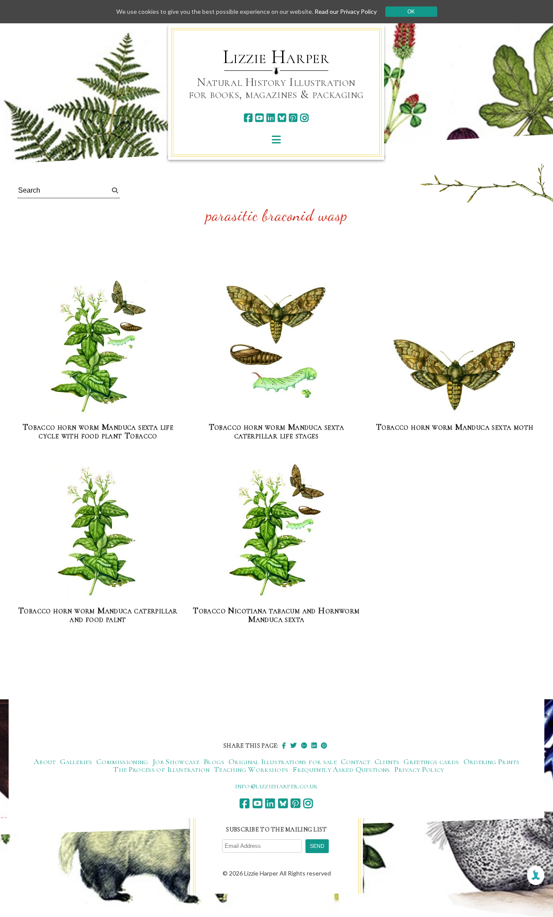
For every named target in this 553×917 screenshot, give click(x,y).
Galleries (76, 761)
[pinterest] (293, 118)
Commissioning (122, 761)
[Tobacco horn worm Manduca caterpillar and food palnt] (98, 530)
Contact (355, 761)
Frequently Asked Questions (341, 769)
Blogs (213, 761)
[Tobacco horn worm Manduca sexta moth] (454, 372)
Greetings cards (431, 761)
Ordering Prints (491, 761)
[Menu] (276, 139)
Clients (387, 761)
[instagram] (304, 118)
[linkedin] (271, 118)
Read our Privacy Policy (346, 11)
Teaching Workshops (251, 769)
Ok (411, 12)
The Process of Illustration (161, 769)
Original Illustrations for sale (283, 761)
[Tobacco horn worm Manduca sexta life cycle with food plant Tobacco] (97, 346)
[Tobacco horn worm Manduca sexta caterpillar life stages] (276, 346)
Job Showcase (176, 761)
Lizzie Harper (276, 57)
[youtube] (259, 118)
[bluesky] (282, 118)
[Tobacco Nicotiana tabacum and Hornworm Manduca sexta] (276, 530)
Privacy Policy (419, 769)
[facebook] (248, 118)
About (45, 761)
